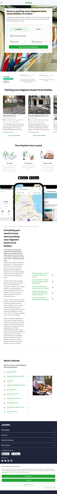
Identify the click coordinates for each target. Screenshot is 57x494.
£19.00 (39, 135)
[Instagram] (5, 461)
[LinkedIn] (11, 461)
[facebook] (2, 461)
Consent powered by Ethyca (48, 487)
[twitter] (8, 461)
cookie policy (5, 472)
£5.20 (14, 135)
